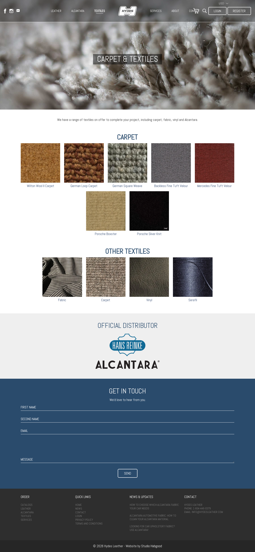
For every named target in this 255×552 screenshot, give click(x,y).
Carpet (105, 300)
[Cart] (196, 11)
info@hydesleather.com (207, 512)
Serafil (192, 300)
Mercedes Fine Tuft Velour (214, 186)
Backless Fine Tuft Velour (171, 186)
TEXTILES (99, 11)
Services (26, 520)
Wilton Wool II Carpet (40, 186)
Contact (80, 512)
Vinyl (149, 300)
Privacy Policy (84, 520)
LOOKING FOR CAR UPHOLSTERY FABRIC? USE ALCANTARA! (152, 528)
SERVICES (156, 11)
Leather (26, 508)
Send (127, 473)
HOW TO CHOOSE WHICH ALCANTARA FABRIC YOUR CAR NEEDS (154, 506)
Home (78, 505)
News (78, 508)
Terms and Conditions (89, 523)
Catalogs (26, 505)
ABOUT (175, 11)
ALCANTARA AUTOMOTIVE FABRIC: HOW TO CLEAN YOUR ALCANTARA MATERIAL (153, 517)
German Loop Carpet (84, 186)
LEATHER (56, 11)
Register (239, 11)
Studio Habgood (151, 546)
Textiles (26, 516)
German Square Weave (127, 186)
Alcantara (27, 512)
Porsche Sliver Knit (149, 234)
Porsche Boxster (106, 234)
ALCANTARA (77, 11)
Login (217, 11)
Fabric (62, 300)
